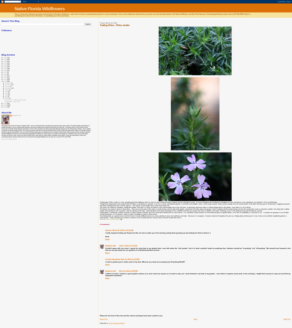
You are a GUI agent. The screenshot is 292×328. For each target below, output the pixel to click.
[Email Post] (120, 219)
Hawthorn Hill (110, 245)
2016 (5, 74)
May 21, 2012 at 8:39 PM (128, 271)
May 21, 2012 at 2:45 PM (130, 259)
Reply (107, 239)
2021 (5, 65)
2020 (5, 66)
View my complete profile (9, 139)
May (6, 95)
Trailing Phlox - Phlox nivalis (12, 101)
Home (195, 319)
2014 (5, 77)
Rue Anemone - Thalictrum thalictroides (15, 100)
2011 (5, 103)
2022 (5, 63)
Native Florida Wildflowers (40, 8)
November (8, 84)
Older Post (287, 319)
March (7, 98)
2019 (5, 68)
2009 (5, 107)
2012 (5, 81)
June (6, 93)
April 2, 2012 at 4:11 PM (128, 245)
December (8, 83)
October (7, 86)
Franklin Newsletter (112, 259)
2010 (5, 105)
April (6, 96)
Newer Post (103, 319)
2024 (5, 59)
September (8, 88)
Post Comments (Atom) (117, 323)
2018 (5, 70)
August (7, 89)
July (6, 91)
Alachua (108, 230)
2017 (5, 72)
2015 (5, 76)
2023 (5, 61)
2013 (5, 79)
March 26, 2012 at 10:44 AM (122, 230)
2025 (5, 57)
